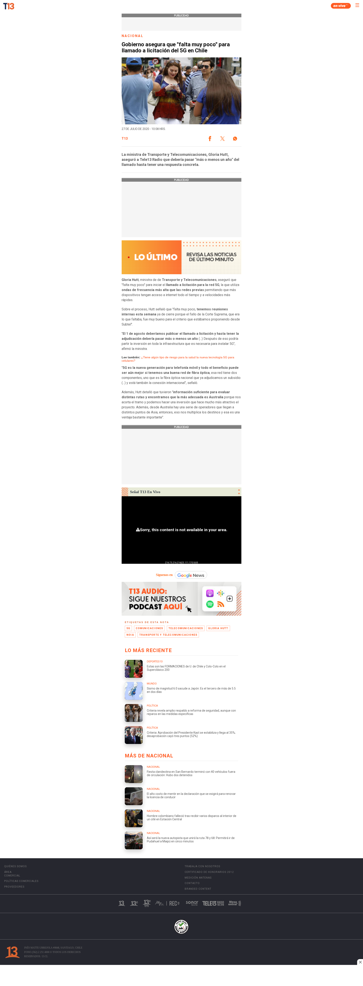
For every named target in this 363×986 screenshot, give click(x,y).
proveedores (14, 886)
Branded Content (198, 888)
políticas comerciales (21, 881)
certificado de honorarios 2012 (209, 872)
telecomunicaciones (185, 628)
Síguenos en (164, 575)
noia (130, 634)
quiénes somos (15, 866)
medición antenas (198, 877)
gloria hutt (218, 628)
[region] (181, 976)
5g (128, 628)
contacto (192, 883)
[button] (210, 138)
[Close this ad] (360, 962)
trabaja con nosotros (202, 866)
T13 (125, 138)
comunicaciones (149, 628)
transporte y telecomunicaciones (168, 634)
